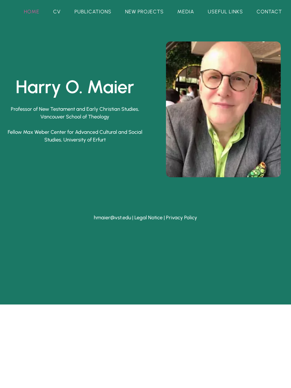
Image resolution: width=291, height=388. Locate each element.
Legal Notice (148, 217)
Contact (269, 12)
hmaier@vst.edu (112, 217)
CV (57, 12)
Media (185, 12)
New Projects (144, 12)
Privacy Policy (181, 217)
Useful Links (225, 12)
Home (32, 12)
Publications (92, 12)
